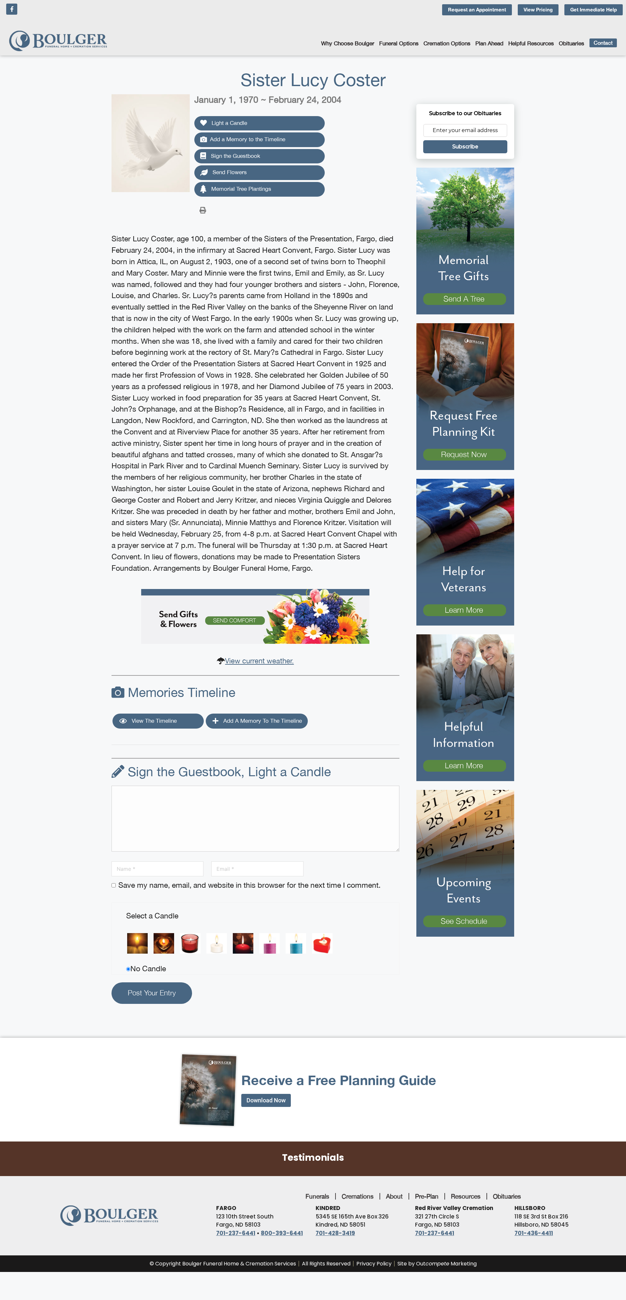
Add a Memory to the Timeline (247, 139)
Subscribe (465, 147)
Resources (466, 1196)
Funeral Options (399, 43)
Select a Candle (152, 915)
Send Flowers (229, 172)
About (394, 1196)
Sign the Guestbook (234, 156)
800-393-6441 (282, 1233)
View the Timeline (153, 721)
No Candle (148, 968)
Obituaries (571, 43)
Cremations (358, 1196)
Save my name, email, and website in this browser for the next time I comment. (249, 885)
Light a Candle (228, 123)
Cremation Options (447, 43)
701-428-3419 (335, 1233)
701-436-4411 (533, 1233)
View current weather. (259, 661)
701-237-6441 (235, 1233)
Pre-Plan (427, 1196)
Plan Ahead (489, 43)
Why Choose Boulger (347, 43)
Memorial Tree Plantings (240, 189)
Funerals (317, 1196)
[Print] (202, 209)
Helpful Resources (531, 43)
